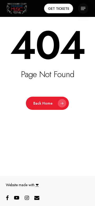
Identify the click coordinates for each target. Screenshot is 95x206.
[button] (83, 8)
